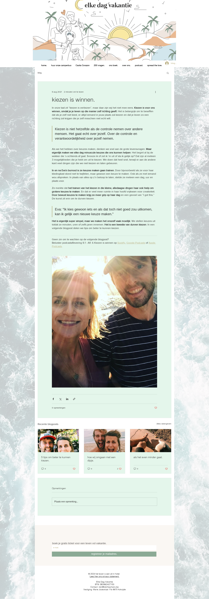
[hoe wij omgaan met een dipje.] (104, 440)
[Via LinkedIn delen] (67, 399)
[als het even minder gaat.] (150, 440)
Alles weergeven (164, 424)
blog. (40, 73)
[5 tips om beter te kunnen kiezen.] (58, 440)
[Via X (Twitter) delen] (60, 399)
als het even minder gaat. (148, 457)
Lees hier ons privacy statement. (104, 576)
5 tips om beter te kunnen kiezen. (55, 459)
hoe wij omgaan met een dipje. (101, 459)
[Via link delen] (74, 399)
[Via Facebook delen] (53, 399)
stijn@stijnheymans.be (109, 587)
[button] (167, 73)
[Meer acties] (155, 92)
